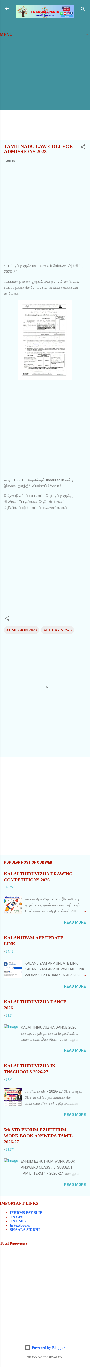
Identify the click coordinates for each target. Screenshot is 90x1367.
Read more (75, 922)
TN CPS (16, 1217)
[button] (83, 148)
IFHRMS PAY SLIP (26, 1213)
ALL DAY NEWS (58, 630)
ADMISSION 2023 (21, 630)
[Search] (83, 10)
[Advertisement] (45, 91)
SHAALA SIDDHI (25, 1230)
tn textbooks (20, 1225)
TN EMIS (18, 1221)
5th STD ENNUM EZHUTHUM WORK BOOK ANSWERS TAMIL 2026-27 (38, 1135)
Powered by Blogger (48, 1348)
